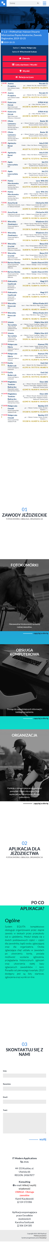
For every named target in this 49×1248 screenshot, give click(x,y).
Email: (5, 1097)
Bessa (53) (44, 244)
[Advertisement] (24, 452)
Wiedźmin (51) (42, 221)
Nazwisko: (7, 1084)
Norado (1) (43, 83)
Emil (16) (44, 363)
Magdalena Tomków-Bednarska (12, 384)
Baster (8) (44, 121)
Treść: (5, 1110)
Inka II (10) (43, 143)
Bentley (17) (43, 406)
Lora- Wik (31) (42, 181)
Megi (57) (44, 281)
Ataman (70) (43, 344)
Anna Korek (13, 203)
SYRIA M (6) (43, 102)
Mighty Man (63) (41, 322)
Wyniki (26, 71)
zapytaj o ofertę (41, 633)
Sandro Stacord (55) (40, 262)
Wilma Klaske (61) (40, 303)
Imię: (5, 1071)
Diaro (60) (44, 382)
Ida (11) (45, 162)
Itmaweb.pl (42, 1238)
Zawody (26, 58)
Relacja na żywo (26, 77)
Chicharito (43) (42, 203)
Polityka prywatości (40, 1235)
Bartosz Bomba (14, 262)
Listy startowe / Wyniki (26, 64)
